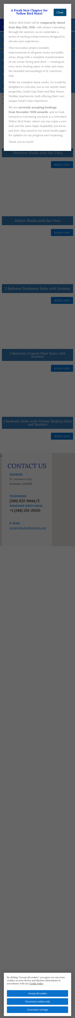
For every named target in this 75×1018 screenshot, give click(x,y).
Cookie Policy (36, 983)
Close (60, 12)
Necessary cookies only (37, 1001)
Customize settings (37, 1009)
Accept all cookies (37, 993)
